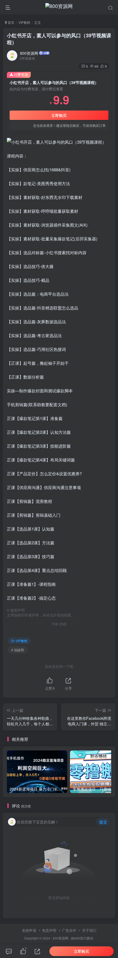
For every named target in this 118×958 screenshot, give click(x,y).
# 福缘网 (17, 649)
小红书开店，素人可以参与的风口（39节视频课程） (59, 39)
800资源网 (29, 53)
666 (77, 938)
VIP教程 (24, 22)
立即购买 (59, 115)
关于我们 (89, 930)
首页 (10, 22)
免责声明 (49, 930)
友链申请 (29, 930)
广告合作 (69, 930)
